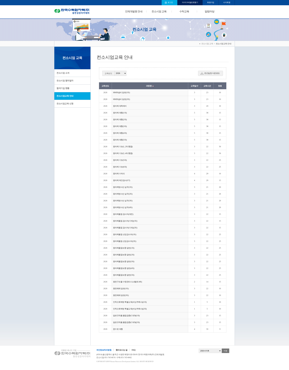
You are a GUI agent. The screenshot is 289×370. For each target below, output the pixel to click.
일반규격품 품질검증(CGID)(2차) (126, 322)
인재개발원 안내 (133, 11)
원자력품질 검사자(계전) (123, 214)
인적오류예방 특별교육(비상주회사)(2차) (130, 309)
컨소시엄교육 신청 (65, 103)
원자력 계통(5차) (120, 140)
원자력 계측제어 (120, 106)
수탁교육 (184, 11)
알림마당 (209, 11)
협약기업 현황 (63, 88)
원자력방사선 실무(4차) (122, 207)
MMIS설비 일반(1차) (121, 92)
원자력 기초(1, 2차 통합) (123, 146)
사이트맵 (226, 2)
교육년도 (108, 73)
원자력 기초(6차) (120, 167)
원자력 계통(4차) (120, 133)
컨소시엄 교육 (159, 11)
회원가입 (210, 2)
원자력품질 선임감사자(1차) (124, 234)
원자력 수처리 (119, 173)
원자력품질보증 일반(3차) (123, 261)
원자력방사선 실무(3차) (122, 200)
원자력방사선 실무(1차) (122, 187)
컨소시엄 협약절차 (65, 80)
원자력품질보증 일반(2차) (123, 255)
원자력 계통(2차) (120, 119)
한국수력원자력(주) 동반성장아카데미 (72, 11)
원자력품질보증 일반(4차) (123, 268)
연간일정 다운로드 (212, 73)
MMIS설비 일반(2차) (121, 99)
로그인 (170, 2)
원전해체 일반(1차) (121, 288)
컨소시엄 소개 (63, 73)
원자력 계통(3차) (120, 126)
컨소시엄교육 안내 (65, 96)
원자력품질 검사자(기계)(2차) (125, 228)
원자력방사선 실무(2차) (122, 194)
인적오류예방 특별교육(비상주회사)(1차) (130, 302)
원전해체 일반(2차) (121, 295)
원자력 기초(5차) (120, 160)
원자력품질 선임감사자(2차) (124, 241)
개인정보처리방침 (103, 350)
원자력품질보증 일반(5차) (123, 275)
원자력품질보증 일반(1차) (123, 248)
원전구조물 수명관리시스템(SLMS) (127, 282)
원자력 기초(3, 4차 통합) (123, 153)
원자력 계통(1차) (120, 113)
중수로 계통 (118, 329)
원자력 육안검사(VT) (121, 180)
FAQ (133, 350)
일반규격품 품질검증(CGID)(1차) (126, 315)
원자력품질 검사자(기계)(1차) (125, 221)
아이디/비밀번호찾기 (190, 2)
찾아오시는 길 (121, 350)
